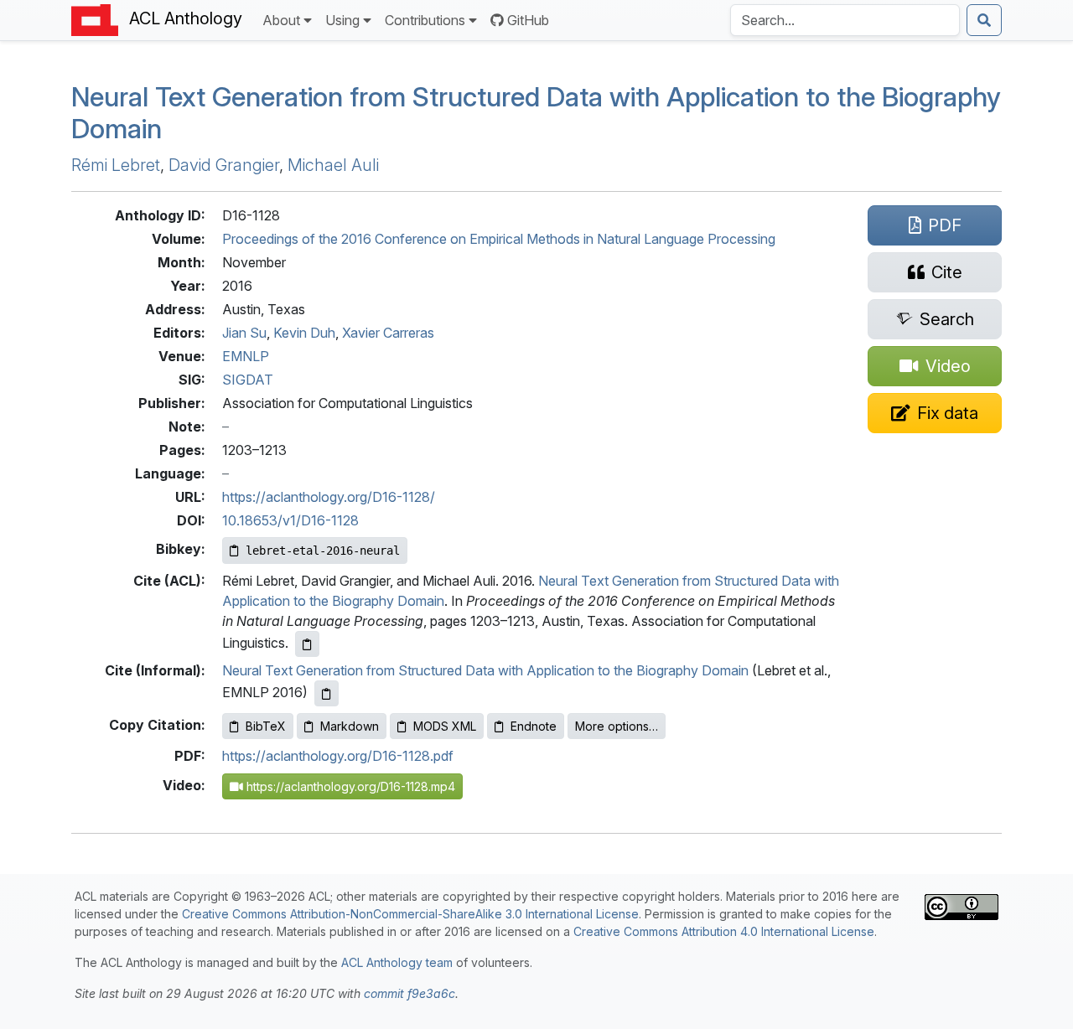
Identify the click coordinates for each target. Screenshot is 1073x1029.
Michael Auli (333, 165)
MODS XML (444, 726)
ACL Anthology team (397, 962)
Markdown (349, 726)
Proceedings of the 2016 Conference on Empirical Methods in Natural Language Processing (498, 238)
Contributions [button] (425, 20)
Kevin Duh (304, 332)
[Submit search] (984, 20)
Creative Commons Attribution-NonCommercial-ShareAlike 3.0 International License (410, 914)
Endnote (534, 726)
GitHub (528, 20)
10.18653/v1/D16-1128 (290, 520)
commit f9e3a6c (409, 993)
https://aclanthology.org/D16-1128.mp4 (349, 786)
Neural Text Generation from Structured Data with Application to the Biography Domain (536, 112)
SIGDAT (247, 379)
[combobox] (845, 20)
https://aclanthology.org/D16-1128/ (328, 497)
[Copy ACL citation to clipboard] (307, 644)
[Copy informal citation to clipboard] (326, 693)
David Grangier (223, 165)
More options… (616, 726)
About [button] (281, 20)
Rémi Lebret (115, 165)
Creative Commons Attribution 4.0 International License (723, 931)
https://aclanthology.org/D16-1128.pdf (338, 755)
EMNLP (245, 356)
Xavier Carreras (388, 332)
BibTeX (266, 726)
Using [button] (342, 20)
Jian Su (244, 332)
